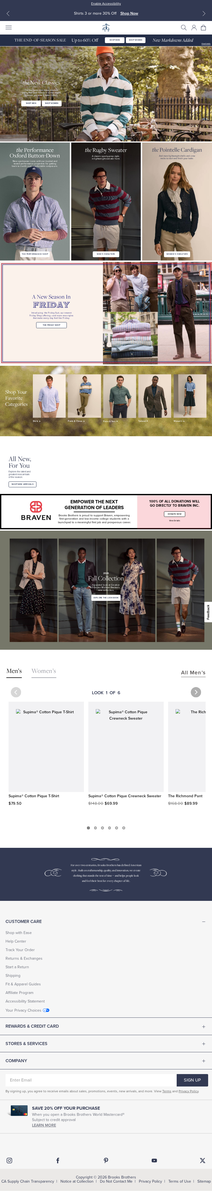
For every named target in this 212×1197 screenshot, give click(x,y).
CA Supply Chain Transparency (27, 1181)
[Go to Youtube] (154, 1160)
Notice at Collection (77, 1181)
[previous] (16, 692)
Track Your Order (20, 950)
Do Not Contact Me (116, 1181)
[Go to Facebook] (57, 1160)
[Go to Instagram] (9, 1160)
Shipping (13, 975)
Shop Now (129, 13)
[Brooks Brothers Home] (106, 27)
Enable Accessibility (106, 4)
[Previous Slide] (8, 13)
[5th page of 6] (116, 828)
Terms (166, 1091)
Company (16, 1061)
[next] (196, 692)
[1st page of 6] (88, 828)
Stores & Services (26, 1043)
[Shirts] (49, 396)
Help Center (16, 941)
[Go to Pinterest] (106, 1160)
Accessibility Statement (25, 1001)
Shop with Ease (19, 932)
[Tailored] (154, 396)
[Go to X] (202, 1160)
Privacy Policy (188, 1091)
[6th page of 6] (123, 828)
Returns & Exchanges (24, 958)
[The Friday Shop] (157, 313)
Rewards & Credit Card (32, 1026)
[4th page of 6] (109, 828)
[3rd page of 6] (102, 828)
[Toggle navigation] (8, 28)
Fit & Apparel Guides (23, 984)
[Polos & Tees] (119, 396)
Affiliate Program (19, 992)
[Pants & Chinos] (84, 396)
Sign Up (192, 1080)
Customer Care (24, 921)
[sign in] (194, 27)
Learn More (44, 1125)
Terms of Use (179, 1181)
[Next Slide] (204, 13)
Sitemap (204, 1181)
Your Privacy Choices (23, 1010)
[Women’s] (190, 396)
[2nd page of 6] (95, 828)
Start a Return (17, 967)
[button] (183, 27)
